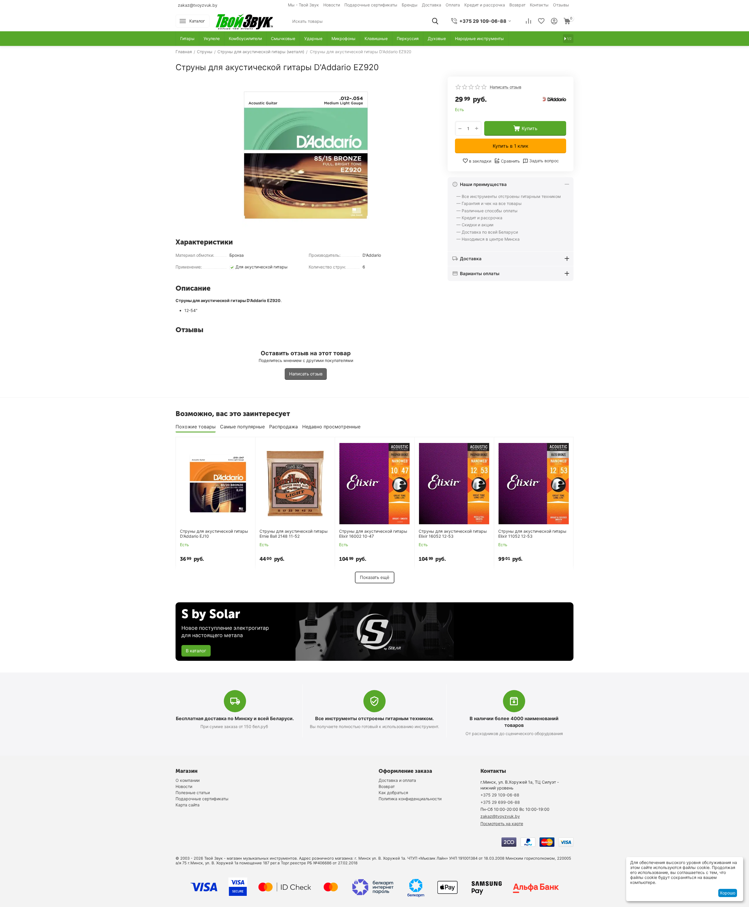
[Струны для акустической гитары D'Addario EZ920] (306, 155)
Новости (331, 4)
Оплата (453, 4)
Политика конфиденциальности (410, 798)
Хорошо (727, 892)
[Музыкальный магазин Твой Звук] (244, 20)
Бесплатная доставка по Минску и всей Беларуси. (235, 718)
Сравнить (510, 160)
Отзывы (561, 4)
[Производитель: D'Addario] (554, 98)
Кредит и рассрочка (484, 4)
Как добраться (393, 792)
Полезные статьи (193, 792)
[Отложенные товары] (541, 21)
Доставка (431, 4)
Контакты (539, 4)
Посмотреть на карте (501, 823)
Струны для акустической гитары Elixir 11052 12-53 (532, 534)
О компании (188, 780)
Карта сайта (188, 804)
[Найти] (435, 21)
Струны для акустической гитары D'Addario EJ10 (214, 534)
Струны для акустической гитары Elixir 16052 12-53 (453, 534)
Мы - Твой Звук (303, 4)
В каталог (196, 650)
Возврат (517, 4)
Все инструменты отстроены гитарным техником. (374, 718)
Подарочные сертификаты (370, 4)
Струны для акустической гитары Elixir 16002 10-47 (373, 534)
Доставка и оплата (397, 780)
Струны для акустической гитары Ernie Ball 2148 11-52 (294, 534)
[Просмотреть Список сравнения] (528, 21)
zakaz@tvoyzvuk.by (197, 5)
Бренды (410, 4)
